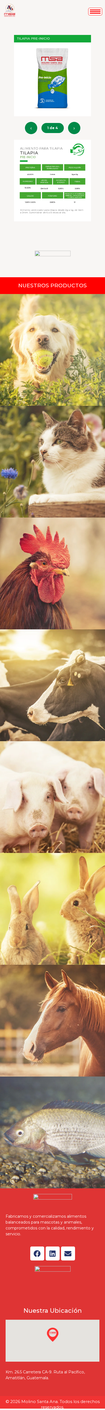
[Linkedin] (53, 1253)
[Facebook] (37, 1253)
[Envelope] (68, 1253)
